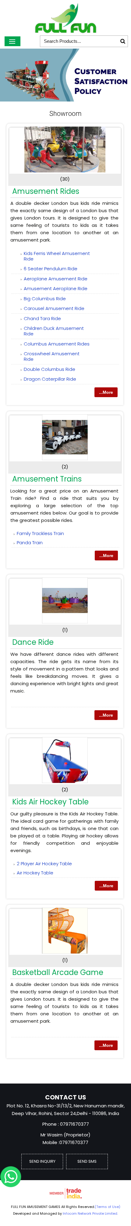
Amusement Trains (47, 479)
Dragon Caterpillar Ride (50, 379)
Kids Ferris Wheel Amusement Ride (57, 256)
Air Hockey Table (35, 873)
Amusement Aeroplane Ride (55, 288)
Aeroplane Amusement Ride (55, 278)
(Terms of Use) (107, 1206)
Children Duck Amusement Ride (54, 331)
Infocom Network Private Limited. (90, 1213)
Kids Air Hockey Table (50, 802)
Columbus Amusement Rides (57, 344)
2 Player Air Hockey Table (44, 863)
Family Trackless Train (40, 533)
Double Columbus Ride (49, 369)
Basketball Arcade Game (57, 972)
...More (106, 392)
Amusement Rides (45, 191)
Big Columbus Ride (45, 298)
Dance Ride (33, 642)
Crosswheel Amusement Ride (52, 356)
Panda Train (30, 542)
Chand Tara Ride (42, 318)
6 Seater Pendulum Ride (50, 268)
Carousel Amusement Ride (54, 308)
